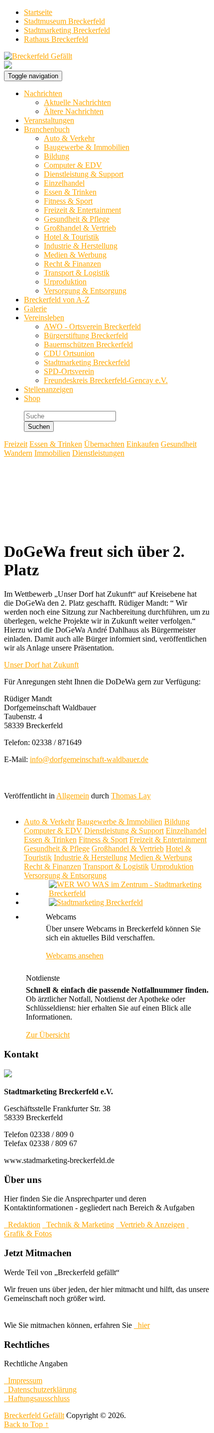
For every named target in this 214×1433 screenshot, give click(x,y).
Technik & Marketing (78, 1224)
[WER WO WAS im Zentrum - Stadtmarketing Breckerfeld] (117, 893)
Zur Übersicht (48, 1035)
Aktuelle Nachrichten (77, 102)
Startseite (38, 12)
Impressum (23, 1380)
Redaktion (22, 1224)
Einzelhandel (64, 183)
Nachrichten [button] (43, 93)
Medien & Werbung (75, 255)
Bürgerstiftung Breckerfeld (86, 335)
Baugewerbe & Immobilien (86, 147)
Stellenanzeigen (48, 389)
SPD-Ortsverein (69, 371)
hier (142, 1325)
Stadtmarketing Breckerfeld (67, 30)
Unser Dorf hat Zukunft (41, 664)
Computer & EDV (73, 165)
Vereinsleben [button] (44, 317)
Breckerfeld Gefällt (34, 1415)
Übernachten (104, 444)
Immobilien (52, 453)
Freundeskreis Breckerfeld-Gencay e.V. (106, 380)
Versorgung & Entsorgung (85, 290)
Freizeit (15, 444)
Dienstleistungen (98, 453)
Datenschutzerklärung (40, 1389)
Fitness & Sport (68, 201)
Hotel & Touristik (71, 237)
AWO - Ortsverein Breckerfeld (92, 326)
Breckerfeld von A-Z (57, 299)
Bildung (56, 156)
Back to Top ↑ (26, 1424)
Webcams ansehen (75, 955)
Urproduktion (65, 281)
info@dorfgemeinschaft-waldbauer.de (89, 759)
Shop (32, 398)
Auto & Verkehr (69, 138)
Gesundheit (179, 444)
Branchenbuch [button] (47, 129)
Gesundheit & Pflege (76, 219)
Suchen (39, 426)
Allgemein (72, 795)
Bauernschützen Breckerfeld (88, 344)
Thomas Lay (131, 795)
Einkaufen (142, 444)
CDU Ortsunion (69, 353)
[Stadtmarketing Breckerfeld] (83, 902)
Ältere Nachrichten (74, 111)
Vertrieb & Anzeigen (150, 1224)
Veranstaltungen (49, 120)
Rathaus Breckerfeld (56, 39)
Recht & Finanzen (72, 264)
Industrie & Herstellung (80, 246)
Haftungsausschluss (37, 1398)
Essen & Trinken (70, 192)
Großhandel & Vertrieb (80, 228)
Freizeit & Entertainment (82, 210)
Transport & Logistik (76, 272)
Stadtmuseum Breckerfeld (64, 21)
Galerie (35, 308)
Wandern (18, 453)
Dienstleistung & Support (83, 174)
